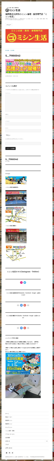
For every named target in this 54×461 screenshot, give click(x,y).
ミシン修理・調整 (9, 430)
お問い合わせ (8, 448)
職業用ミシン (8, 424)
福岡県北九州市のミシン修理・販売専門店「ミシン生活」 (17, 456)
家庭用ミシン (8, 420)
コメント (7, 93)
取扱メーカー (8, 417)
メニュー (8, 24)
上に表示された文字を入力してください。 (14, 138)
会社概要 (7, 437)
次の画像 (12, 50)
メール (7, 121)
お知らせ (7, 441)
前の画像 (7, 50)
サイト (6, 128)
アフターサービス (9, 434)
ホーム (7, 413)
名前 (6, 114)
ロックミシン (8, 427)
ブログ (7, 444)
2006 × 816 (15, 76)
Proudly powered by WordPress (37, 456)
